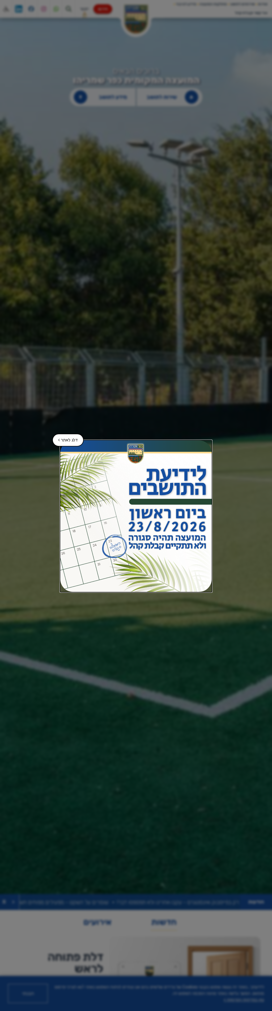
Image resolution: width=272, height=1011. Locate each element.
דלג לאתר (65, 438)
